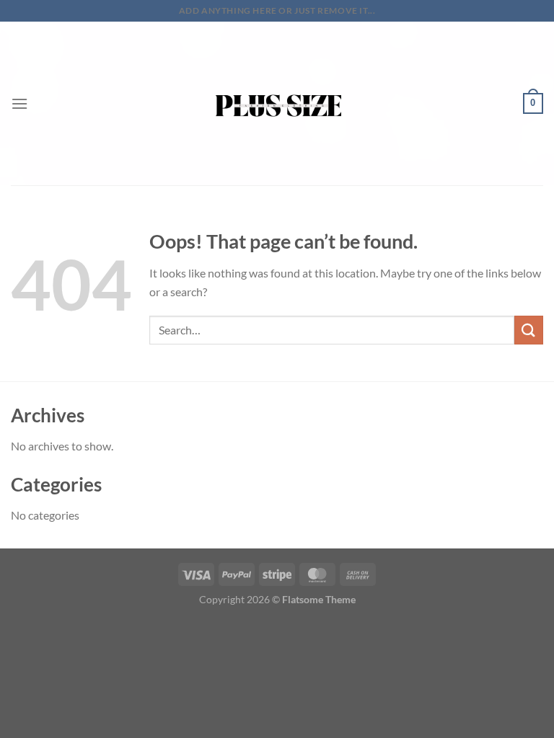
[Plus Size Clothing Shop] (277, 103)
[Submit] (528, 330)
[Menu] (19, 103)
